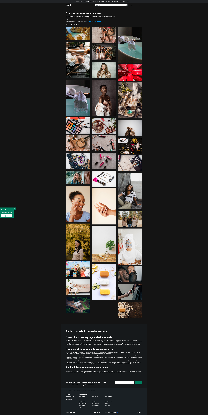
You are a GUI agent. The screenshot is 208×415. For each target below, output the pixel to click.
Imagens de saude (82, 405)
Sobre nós (93, 390)
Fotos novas (138, 5)
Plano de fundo (94, 407)
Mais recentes (69, 24)
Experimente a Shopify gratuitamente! (93, 21)
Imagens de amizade (108, 396)
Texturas (106, 403)
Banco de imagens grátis (70, 396)
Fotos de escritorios (95, 405)
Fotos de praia (107, 398)
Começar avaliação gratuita (7, 215)
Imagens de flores (95, 396)
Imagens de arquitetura (83, 407)
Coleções (131, 5)
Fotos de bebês (94, 401)
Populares (76, 24)
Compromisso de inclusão (79, 390)
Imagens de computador (83, 403)
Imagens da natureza (95, 399)
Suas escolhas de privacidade (111, 412)
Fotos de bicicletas (108, 401)
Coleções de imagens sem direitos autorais (70, 398)
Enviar (138, 383)
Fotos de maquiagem (82, 399)
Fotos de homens (95, 398)
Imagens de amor (82, 396)
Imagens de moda (108, 405)
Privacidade (87, 390)
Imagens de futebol (108, 399)
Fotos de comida (82, 401)
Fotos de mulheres (82, 398)
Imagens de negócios (95, 403)
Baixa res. (85, 39)
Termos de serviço (69, 390)
